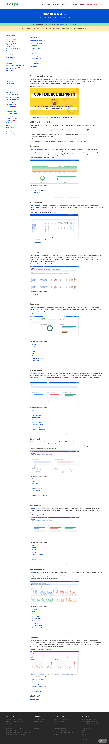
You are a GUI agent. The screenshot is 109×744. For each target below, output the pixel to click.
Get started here (82, 28)
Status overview (11, 104)
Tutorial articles (10, 84)
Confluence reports (12, 99)
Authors (34, 552)
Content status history (38, 188)
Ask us (32, 699)
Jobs (7, 125)
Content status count (38, 193)
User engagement (12, 118)
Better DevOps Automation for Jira (15, 734)
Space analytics (11, 111)
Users (33, 353)
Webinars (36, 728)
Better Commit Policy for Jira (14, 730)
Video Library (37, 726)
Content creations (37, 625)
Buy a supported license (12, 44)
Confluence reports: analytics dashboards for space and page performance (55, 117)
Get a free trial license (12, 41)
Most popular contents (38, 493)
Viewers (34, 547)
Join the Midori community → (89, 726)
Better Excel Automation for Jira (14, 721)
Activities (34, 609)
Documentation (38, 724)
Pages (33, 481)
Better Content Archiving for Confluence (17, 728)
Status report (11, 102)
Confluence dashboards (36, 43)
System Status (38, 721)
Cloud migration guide (12, 68)
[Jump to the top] (66, 704)
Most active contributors (39, 557)
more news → (57, 737)
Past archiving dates (37, 684)
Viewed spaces (36, 417)
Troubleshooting (10, 73)
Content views (36, 621)
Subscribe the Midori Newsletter (90, 724)
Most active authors (37, 559)
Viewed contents (36, 486)
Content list (10, 106)
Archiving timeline (37, 691)
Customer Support (39, 719)
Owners (34, 356)
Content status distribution (39, 190)
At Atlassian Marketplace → (14, 48)
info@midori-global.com (88, 719)
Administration (10, 127)
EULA (83, 732)
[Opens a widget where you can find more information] (102, 741)
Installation (9, 63)
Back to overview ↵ (11, 51)
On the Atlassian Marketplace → (90, 721)
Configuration (10, 123)
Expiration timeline (37, 689)
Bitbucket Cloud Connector (62, 28)
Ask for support (10, 46)
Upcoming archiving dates (39, 686)
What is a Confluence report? (38, 40)
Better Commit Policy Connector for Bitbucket (18, 732)
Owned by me (36, 351)
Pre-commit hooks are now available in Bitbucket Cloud (63, 725)
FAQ (7, 75)
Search (36, 730)
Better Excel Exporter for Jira (13, 719)
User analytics (11, 116)
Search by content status (13, 97)
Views (33, 611)
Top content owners (37, 360)
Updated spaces (36, 420)
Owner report (11, 109)
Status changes (36, 618)
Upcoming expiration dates (39, 682)
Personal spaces (36, 415)
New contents (36, 491)
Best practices (10, 86)
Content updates (36, 623)
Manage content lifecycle (13, 94)
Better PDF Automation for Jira (14, 726)
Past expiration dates (38, 679)
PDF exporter (70, 24)
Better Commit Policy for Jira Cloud (43, 28)
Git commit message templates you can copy (63, 733)
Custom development (12, 134)
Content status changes (38, 628)
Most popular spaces (38, 424)
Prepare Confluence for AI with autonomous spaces (61, 720)
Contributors (35, 550)
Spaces (34, 410)
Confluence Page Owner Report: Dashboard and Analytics (62, 729)
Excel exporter (61, 24)
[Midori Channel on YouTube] (83, 739)
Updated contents (37, 488)
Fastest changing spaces (39, 427)
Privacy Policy (85, 730)
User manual (9, 92)
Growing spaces (36, 422)
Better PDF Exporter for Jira (13, 724)
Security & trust (10, 70)
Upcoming (10, 120)
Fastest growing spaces (38, 429)
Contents (34, 344)
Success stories (10, 57)
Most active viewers (37, 554)
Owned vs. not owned (38, 358)
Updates (34, 614)
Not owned (35, 349)
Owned (34, 346)
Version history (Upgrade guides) (15, 65)
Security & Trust (86, 728)
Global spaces (36, 413)
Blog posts (35, 483)
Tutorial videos (10, 81)
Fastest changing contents (39, 495)
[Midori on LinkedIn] (86, 739)
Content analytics (12, 113)
